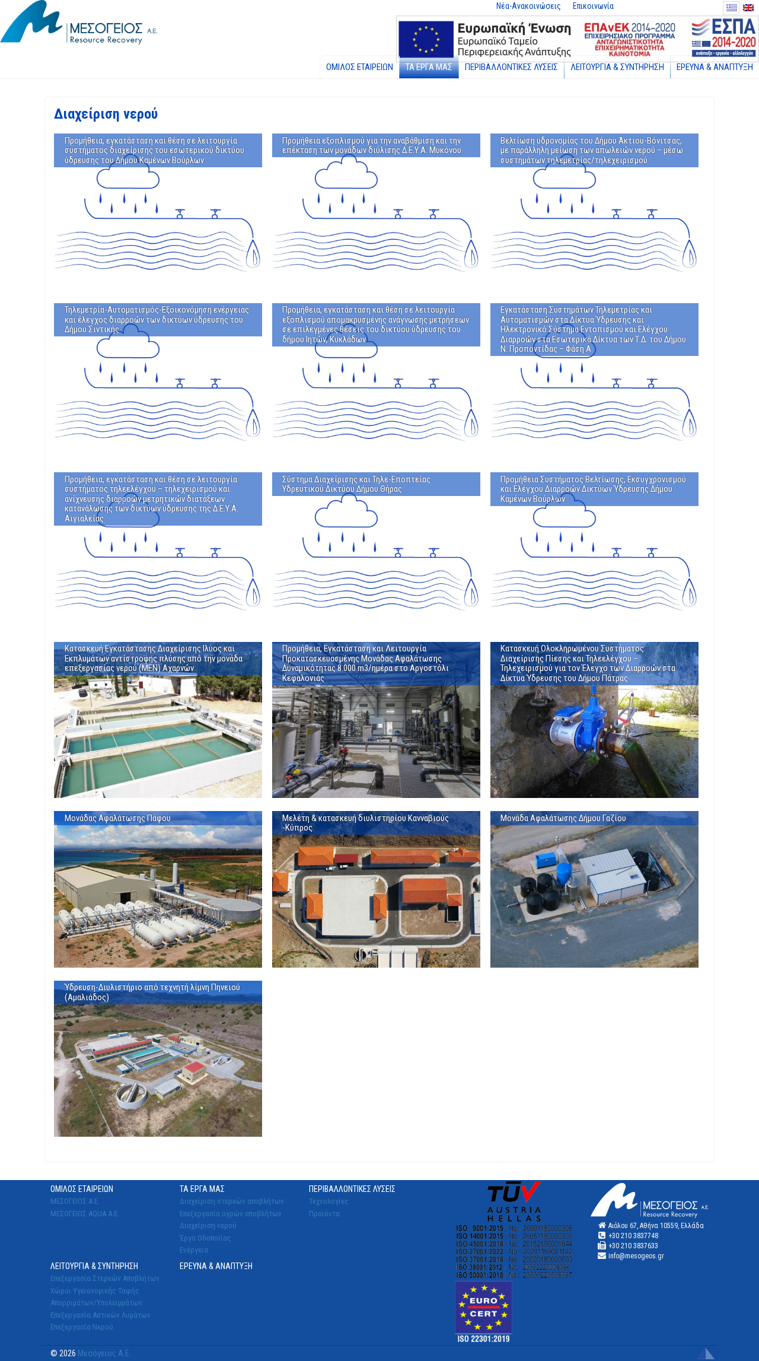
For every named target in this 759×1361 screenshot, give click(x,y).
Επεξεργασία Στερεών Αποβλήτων (105, 1278)
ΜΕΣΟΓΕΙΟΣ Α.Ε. (75, 1201)
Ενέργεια (194, 1249)
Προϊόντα (324, 1213)
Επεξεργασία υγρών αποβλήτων (231, 1213)
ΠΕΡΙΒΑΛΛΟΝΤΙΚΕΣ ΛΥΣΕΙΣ (511, 67)
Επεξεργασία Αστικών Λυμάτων (100, 1315)
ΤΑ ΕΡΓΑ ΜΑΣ (429, 67)
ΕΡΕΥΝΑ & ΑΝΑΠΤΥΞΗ (715, 67)
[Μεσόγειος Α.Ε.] (78, 21)
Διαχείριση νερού (208, 1225)
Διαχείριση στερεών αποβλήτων (232, 1201)
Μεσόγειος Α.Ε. (104, 1353)
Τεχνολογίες (329, 1201)
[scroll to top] (706, 1352)
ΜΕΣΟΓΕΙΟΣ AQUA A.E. (84, 1213)
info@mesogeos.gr (636, 1256)
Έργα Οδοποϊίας (205, 1237)
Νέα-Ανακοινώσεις (528, 6)
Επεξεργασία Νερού (81, 1326)
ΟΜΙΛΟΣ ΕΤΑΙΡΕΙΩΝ (359, 67)
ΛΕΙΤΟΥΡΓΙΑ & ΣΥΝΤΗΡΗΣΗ (617, 67)
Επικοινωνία (593, 6)
